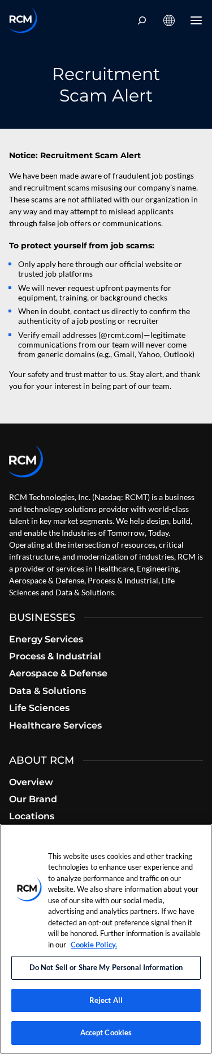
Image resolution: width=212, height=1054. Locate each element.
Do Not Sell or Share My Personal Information (106, 967)
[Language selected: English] (169, 20)
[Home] (23, 20)
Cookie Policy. (94, 944)
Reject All (106, 1000)
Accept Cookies (106, 1032)
